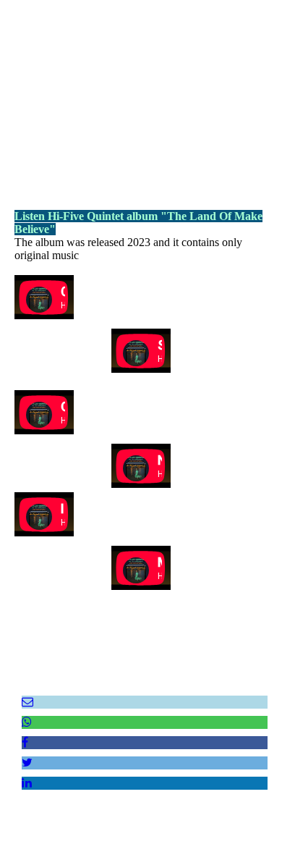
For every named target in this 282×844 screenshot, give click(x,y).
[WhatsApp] (27, 722)
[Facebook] (25, 742)
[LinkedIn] (27, 783)
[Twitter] (27, 762)
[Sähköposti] (27, 702)
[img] (141, 90)
